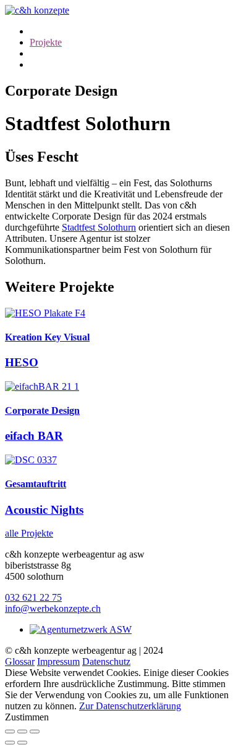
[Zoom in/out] (35, 731)
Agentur (46, 31)
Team (40, 53)
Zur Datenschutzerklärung (130, 706)
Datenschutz (106, 661)
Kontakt (45, 64)
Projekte (46, 42)
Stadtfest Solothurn (99, 227)
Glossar (20, 661)
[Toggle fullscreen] (22, 731)
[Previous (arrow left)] (10, 742)
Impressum (58, 661)
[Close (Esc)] (10, 731)
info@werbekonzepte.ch (53, 608)
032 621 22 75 (33, 597)
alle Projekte (29, 533)
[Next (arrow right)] (22, 742)
